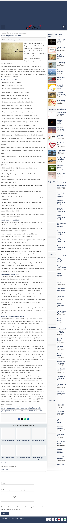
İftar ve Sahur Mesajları (61, 457)
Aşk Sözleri (60, 143)
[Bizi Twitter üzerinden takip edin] (50, 519)
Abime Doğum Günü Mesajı (61, 186)
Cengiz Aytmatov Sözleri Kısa (29, 408)
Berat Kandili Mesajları (61, 465)
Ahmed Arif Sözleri (60, 297)
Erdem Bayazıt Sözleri (59, 275)
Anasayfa (3, 33)
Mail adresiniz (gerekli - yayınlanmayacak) (13, 490)
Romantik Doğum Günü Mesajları (61, 202)
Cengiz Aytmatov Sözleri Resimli (24, 410)
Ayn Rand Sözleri (60, 319)
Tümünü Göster (62, 36)
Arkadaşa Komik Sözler (61, 332)
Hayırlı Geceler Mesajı (59, 420)
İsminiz (3, 483)
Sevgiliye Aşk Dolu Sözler (61, 158)
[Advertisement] (33, 12)
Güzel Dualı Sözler (60, 435)
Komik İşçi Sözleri (60, 347)
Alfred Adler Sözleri (8, 440)
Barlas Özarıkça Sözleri (60, 259)
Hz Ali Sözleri (61, 404)
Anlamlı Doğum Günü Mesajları (61, 217)
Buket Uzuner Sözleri (38, 440)
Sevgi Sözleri (61, 100)
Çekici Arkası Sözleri (61, 339)
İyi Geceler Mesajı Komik (61, 392)
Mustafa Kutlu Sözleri (61, 304)
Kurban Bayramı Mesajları (60, 451)
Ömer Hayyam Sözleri (23, 440)
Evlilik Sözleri (61, 62)
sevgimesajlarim (17, 40)
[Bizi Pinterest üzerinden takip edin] (62, 519)
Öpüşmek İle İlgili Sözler (61, 151)
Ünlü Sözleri (10, 33)
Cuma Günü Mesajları (60, 427)
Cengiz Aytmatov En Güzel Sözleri (17, 407)
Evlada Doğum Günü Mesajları (61, 232)
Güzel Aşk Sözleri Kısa (60, 136)
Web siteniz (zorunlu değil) (8, 496)
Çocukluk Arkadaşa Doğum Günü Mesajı (61, 210)
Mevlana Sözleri (59, 281)
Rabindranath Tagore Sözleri (61, 312)
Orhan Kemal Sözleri (23, 457)
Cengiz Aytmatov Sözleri (13, 408)
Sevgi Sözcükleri (60, 70)
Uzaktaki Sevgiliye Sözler (60, 121)
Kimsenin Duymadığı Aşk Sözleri (60, 129)
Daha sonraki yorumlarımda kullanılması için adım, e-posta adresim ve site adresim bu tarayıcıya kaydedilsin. (22, 508)
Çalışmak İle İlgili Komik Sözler (61, 378)
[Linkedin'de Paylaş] (28, 419)
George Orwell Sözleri (61, 266)
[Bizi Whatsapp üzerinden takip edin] (65, 519)
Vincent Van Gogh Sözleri (61, 289)
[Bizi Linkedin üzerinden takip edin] (56, 519)
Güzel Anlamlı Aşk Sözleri (61, 113)
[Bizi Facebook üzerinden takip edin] (47, 519)
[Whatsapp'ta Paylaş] (25, 419)
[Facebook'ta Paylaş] (19, 419)
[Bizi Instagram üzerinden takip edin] (53, 519)
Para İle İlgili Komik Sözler (61, 362)
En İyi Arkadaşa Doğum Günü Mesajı (61, 240)
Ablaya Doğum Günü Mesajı (61, 247)
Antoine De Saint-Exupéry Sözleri (38, 458)
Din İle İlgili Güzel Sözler (61, 412)
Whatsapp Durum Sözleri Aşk (60, 167)
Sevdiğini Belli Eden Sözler (60, 86)
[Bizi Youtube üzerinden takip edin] (59, 519)
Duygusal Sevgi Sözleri (61, 93)
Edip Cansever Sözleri (8, 457)
